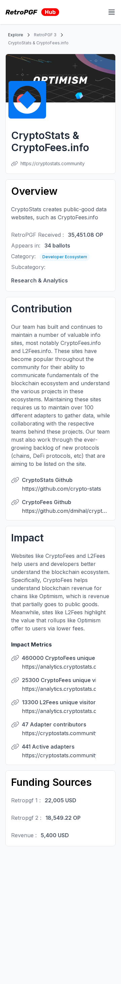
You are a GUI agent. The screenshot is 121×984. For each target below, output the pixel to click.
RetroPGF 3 (45, 34)
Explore (15, 34)
